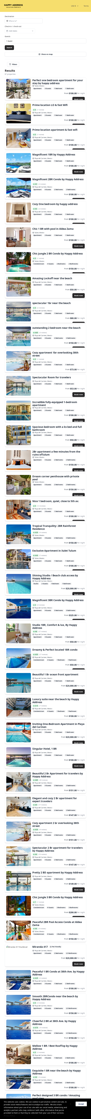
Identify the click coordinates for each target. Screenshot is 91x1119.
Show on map (47, 54)
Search (9, 47)
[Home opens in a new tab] (13, 6)
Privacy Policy (9, 1116)
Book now (78, 99)
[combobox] (75, 6)
